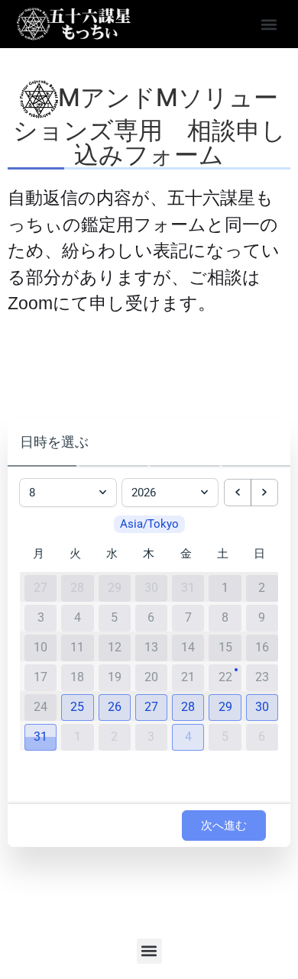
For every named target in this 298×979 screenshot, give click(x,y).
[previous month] (237, 492)
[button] (268, 24)
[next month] (264, 492)
